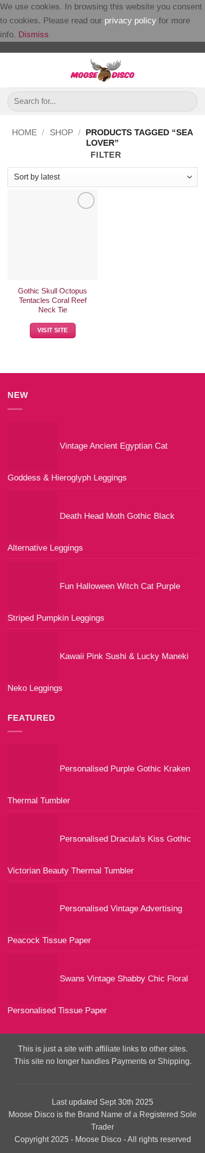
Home (24, 132)
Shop (61, 132)
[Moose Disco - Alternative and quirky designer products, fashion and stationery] (103, 70)
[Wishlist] (193, 70)
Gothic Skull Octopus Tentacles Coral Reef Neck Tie (52, 300)
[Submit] (186, 101)
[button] (14, 70)
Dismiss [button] (33, 34)
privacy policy (130, 20)
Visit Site (52, 330)
